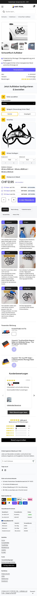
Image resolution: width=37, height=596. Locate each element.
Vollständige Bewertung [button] (14, 405)
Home (3, 540)
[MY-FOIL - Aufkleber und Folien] (18, 7)
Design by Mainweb (10, 593)
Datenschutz (4, 578)
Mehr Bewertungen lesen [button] (18, 412)
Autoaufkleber (5, 542)
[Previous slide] (2, 395)
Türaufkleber (4, 545)
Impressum (4, 581)
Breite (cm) (7, 160)
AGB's (3, 576)
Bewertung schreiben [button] (18, 440)
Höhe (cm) (25, 160)
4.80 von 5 (23, 420)
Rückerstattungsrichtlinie (8, 562)
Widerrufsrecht (5, 574)
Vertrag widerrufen (8, 565)
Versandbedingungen (7, 560)
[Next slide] (34, 395)
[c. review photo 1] (9, 399)
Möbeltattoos (5, 547)
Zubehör (3, 550)
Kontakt (3, 552)
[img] (11, 380)
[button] (34, 7)
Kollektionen (12, 17)
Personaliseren (18, 70)
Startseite (4, 17)
